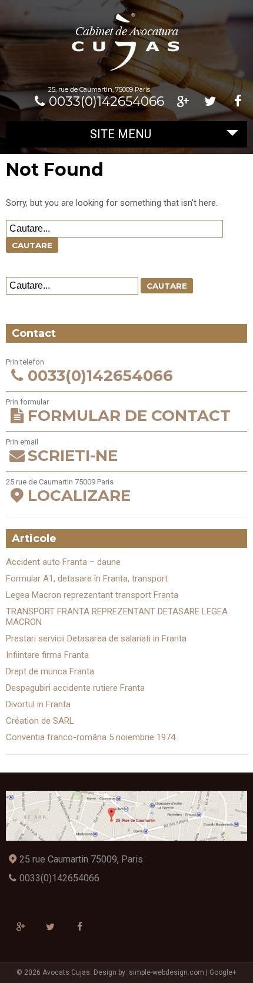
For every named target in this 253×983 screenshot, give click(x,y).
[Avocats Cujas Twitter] (210, 101)
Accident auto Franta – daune (63, 562)
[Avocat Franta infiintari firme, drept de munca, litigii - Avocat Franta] (126, 70)
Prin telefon (89, 371)
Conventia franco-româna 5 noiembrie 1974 (90, 737)
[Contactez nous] (126, 816)
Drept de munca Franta (50, 671)
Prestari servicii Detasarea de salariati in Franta (96, 638)
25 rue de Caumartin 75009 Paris (68, 491)
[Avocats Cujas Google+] (183, 101)
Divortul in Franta (38, 704)
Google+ (223, 972)
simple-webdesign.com (166, 972)
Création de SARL (40, 720)
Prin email (61, 451)
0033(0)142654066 (106, 101)
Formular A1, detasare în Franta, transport (87, 578)
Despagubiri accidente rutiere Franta (75, 688)
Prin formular (118, 411)
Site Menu (120, 134)
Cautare (32, 245)
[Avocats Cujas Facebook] (238, 101)
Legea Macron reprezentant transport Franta (92, 595)
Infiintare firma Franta (47, 655)
